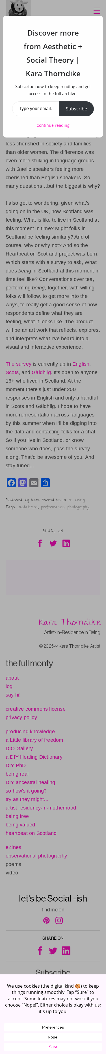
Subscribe (76, 109)
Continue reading (53, 125)
